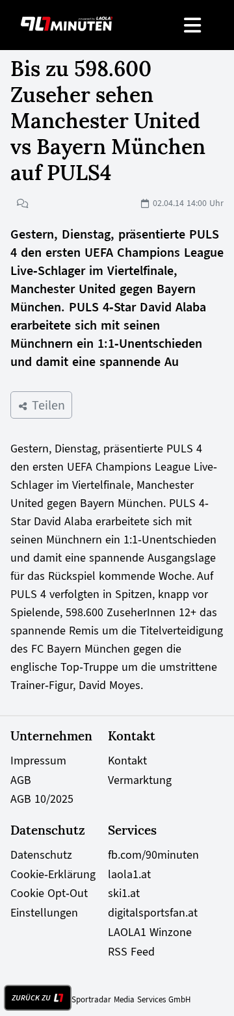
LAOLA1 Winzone (150, 932)
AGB (20, 780)
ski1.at (124, 893)
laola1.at (129, 874)
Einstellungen (44, 912)
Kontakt (127, 760)
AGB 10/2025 (41, 798)
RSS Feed (131, 951)
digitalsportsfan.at (153, 912)
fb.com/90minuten (153, 854)
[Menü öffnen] (193, 25)
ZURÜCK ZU (31, 997)
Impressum (38, 760)
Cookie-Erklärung (53, 874)
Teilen (46, 405)
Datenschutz (41, 854)
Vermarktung (140, 780)
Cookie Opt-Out (49, 893)
